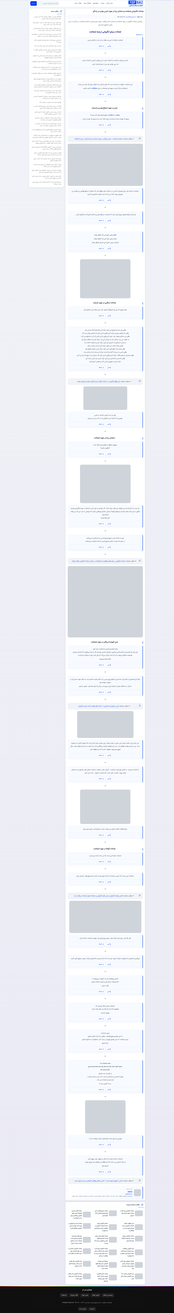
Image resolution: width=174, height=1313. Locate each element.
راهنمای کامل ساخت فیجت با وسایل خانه (50, 102)
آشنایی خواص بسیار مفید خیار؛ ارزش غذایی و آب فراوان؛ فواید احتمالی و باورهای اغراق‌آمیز (47, 57)
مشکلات (94, 88)
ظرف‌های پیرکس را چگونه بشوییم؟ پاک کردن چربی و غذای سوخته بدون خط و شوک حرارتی (47, 18)
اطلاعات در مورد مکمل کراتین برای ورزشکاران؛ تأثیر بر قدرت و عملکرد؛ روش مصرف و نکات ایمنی (47, 107)
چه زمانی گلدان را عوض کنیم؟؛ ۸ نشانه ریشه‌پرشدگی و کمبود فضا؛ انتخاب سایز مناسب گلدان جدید (47, 29)
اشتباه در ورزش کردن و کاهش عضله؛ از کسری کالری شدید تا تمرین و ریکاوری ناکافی (48, 113)
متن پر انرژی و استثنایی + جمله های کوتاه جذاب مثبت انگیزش (98, 706)
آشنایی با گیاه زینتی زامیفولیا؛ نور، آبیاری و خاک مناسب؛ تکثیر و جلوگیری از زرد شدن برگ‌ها (47, 165)
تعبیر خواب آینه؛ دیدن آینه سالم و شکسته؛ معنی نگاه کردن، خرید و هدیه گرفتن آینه (47, 91)
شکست (110, 115)
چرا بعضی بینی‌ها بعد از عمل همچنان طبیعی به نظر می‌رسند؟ (47, 41)
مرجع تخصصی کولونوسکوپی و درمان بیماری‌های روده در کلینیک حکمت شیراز (46, 130)
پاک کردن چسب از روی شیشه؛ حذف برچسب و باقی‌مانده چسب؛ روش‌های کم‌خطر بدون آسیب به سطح (46, 35)
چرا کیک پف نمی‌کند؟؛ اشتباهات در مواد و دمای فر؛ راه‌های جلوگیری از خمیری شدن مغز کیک (48, 119)
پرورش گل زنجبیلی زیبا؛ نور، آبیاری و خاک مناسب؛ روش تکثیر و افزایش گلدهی (47, 160)
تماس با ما (83, 1309)
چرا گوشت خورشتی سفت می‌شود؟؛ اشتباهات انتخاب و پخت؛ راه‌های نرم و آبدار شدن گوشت (47, 97)
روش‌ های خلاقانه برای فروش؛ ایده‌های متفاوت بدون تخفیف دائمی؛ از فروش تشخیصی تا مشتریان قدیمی (47, 86)
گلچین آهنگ (95, 1295)
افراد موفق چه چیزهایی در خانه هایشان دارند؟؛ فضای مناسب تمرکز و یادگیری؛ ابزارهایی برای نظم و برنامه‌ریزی (47, 136)
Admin (130, 1192)
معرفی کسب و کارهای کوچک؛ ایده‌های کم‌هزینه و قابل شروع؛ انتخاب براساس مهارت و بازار (47, 80)
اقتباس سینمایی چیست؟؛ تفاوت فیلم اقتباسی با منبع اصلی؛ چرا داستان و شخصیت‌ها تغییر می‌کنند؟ (47, 154)
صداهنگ (63, 1295)
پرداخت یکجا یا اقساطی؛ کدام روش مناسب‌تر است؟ (47, 46)
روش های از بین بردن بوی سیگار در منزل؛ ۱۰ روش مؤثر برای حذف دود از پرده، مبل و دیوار (47, 23)
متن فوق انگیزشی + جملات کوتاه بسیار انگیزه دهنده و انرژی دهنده (98, 381)
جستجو (33, 3)
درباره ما (92, 1309)
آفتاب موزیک (74, 1295)
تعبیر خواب (85, 1295)
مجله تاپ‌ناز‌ (136, 3)
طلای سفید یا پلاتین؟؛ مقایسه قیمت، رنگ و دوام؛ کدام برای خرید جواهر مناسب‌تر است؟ (46, 177)
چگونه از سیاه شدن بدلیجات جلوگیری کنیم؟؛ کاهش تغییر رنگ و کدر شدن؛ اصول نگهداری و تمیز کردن (46, 171)
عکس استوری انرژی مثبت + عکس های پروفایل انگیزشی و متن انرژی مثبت (98, 1181)
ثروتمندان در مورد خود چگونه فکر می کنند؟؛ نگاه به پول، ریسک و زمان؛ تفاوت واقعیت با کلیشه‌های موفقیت (46, 142)
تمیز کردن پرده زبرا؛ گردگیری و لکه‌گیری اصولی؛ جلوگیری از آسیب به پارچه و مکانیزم (46, 62)
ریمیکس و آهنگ (108, 1295)
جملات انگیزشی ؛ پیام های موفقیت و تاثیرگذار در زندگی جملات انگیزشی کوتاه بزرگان (99, 561)
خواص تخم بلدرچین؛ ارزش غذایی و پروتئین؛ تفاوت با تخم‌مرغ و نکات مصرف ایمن (47, 51)
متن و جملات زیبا (130, 17)
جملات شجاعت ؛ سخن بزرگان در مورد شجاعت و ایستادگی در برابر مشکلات (98, 139)
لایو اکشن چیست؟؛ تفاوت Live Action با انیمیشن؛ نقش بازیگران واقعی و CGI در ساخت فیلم (46, 148)
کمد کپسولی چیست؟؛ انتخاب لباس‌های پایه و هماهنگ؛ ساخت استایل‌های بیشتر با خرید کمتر (47, 68)
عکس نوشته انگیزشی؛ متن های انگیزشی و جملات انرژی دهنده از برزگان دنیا (98, 896)
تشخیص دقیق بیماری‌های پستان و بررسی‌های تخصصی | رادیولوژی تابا (46, 74)
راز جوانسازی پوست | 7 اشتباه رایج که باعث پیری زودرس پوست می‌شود (46, 183)
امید (114, 235)
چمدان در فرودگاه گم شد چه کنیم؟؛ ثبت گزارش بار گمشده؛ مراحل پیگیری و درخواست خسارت (48, 125)
